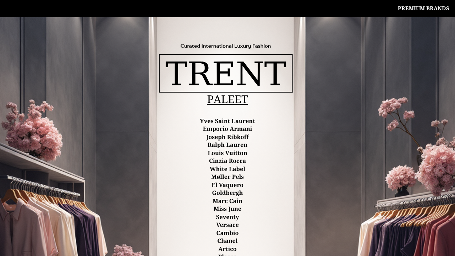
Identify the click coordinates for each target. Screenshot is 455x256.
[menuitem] (423, 8)
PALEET (227, 99)
